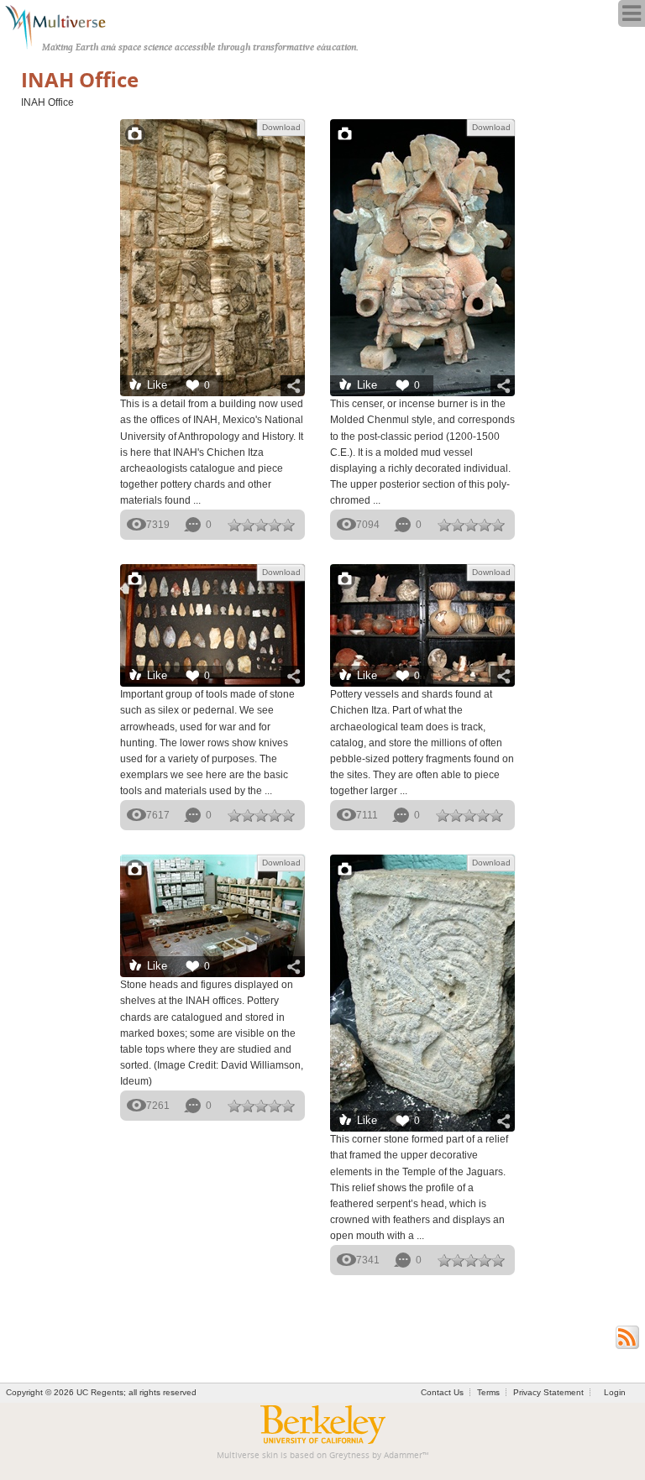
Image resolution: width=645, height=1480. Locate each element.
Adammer (403, 1455)
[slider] (261, 524)
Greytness (349, 1455)
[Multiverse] (64, 25)
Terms (488, 1392)
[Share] (292, 385)
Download (281, 127)
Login (615, 1392)
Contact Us (442, 1392)
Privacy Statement (548, 1392)
